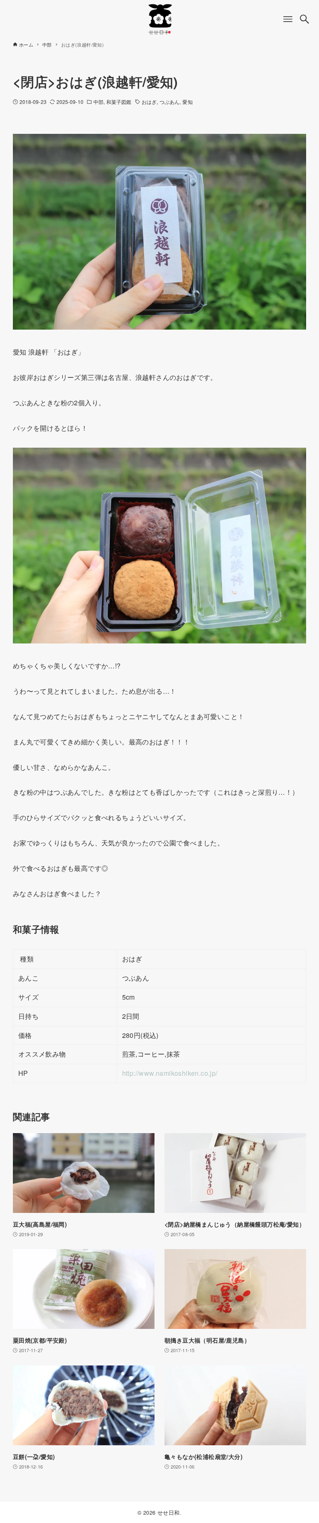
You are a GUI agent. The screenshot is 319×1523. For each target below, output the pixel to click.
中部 (98, 101)
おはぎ (149, 101)
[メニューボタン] (288, 19)
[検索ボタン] (304, 19)
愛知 (187, 101)
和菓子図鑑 (119, 101)
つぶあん (169, 101)
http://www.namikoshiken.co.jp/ (170, 1073)
